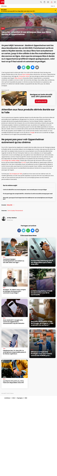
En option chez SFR (41, 101)
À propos (20, 398)
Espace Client (51, 2)
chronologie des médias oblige (10, 160)
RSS (26, 398)
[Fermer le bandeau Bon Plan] (55, 10)
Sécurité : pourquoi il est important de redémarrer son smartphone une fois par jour (28, 198)
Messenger (32, 67)
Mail (37, 67)
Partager (19, 67)
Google (32, 132)
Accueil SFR (2, 2)
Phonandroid (19, 210)
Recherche (41, 2)
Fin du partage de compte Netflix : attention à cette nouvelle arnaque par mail (27, 193)
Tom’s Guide (11, 210)
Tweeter (23, 67)
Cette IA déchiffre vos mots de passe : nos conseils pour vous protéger (25, 189)
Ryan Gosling (26, 74)
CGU (13, 398)
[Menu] (55, 2)
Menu (55, 2)
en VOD (23, 162)
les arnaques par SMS (16, 174)
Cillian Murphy (18, 78)
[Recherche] (41, 2)
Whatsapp (28, 67)
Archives (7, 398)
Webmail (48, 2)
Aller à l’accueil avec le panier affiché (44, 2)
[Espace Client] (51, 2)
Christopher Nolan (24, 76)
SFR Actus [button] (4, 6)
